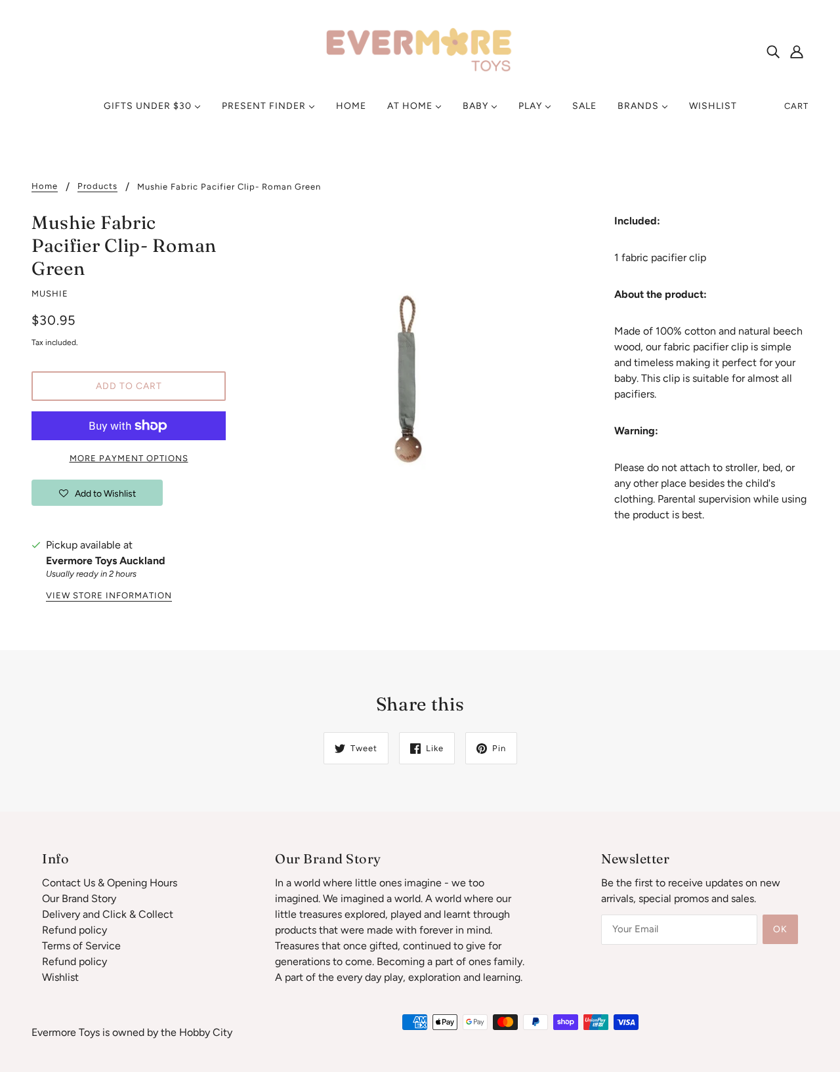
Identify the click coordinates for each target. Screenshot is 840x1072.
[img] (773, 51)
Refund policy (74, 930)
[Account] (796, 51)
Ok (780, 929)
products (97, 186)
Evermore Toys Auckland (105, 560)
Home (45, 186)
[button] (97, 493)
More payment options (129, 458)
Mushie (50, 294)
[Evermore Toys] (420, 50)
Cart (796, 106)
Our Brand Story (79, 898)
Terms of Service (81, 945)
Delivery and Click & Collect (107, 914)
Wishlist (60, 977)
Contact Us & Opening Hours (109, 882)
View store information (109, 595)
